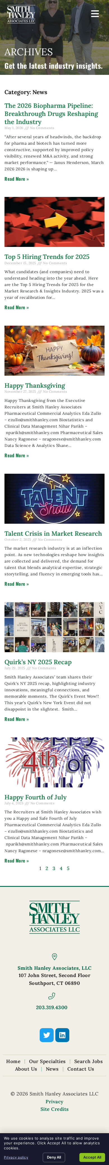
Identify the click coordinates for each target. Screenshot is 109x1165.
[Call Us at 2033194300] (51, 996)
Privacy (54, 1102)
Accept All (92, 1157)
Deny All (54, 1157)
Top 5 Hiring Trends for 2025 (46, 256)
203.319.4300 (52, 1007)
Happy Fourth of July (35, 797)
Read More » (16, 178)
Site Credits (55, 1109)
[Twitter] (47, 1035)
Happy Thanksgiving (34, 385)
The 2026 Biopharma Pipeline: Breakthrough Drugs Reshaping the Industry (51, 113)
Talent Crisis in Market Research (53, 533)
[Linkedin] (62, 1035)
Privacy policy (16, 1157)
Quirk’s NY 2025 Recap (38, 662)
